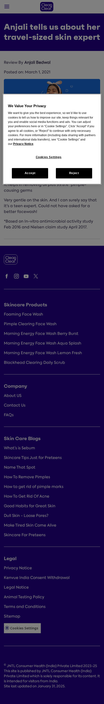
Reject (74, 173)
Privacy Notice (23, 144)
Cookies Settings (49, 157)
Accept (30, 173)
